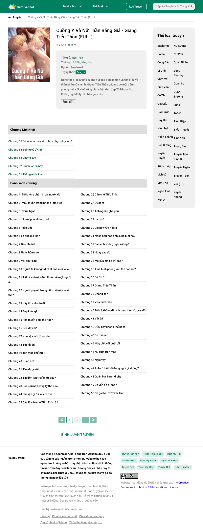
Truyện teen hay (130, 453)
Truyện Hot (164, 467)
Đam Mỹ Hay (129, 460)
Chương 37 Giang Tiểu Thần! (98, 285)
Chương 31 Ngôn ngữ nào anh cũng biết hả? (107, 235)
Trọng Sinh (180, 146)
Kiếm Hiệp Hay (183, 467)
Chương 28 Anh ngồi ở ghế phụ (99, 211)
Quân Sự (179, 83)
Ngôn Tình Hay (169, 460)
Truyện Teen (182, 175)
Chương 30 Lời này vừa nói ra (98, 227)
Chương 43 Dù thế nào (94, 335)
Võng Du (179, 184)
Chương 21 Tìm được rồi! (23, 369)
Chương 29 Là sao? (92, 219)
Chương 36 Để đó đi (92, 277)
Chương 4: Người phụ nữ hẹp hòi (28, 219)
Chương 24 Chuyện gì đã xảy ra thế (30, 394)
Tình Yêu (179, 137)
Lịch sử (162, 174)
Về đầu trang (16, 457)
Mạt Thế (162, 182)
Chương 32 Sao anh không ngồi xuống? (104, 244)
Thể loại (98, 6)
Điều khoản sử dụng (91, 516)
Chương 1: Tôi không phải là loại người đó (34, 194)
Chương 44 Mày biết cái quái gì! (100, 343)
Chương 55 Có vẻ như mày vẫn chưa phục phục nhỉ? (40, 141)
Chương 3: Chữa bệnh (21, 211)
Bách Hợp (163, 45)
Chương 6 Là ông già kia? (24, 235)
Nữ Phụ (178, 54)
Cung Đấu (163, 62)
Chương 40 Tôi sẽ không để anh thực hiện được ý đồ (113, 310)
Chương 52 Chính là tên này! (26, 166)
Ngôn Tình (163, 191)
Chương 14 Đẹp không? (22, 311)
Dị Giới (161, 70)
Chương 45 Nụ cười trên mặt (98, 351)
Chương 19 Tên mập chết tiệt (26, 352)
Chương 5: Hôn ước (20, 227)
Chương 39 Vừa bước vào (96, 302)
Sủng (177, 104)
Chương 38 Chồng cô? (94, 293)
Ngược (161, 199)
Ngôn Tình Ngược (153, 453)
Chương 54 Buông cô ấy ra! (25, 149)
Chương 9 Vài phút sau (22, 260)
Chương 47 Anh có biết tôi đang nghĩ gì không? (109, 368)
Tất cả (177, 113)
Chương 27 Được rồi (92, 202)
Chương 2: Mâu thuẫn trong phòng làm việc (35, 202)
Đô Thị (161, 95)
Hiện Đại (162, 128)
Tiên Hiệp (180, 121)
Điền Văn (163, 87)
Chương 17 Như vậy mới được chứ (29, 336)
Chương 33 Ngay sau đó (95, 252)
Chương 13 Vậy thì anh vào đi (26, 303)
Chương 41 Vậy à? (91, 318)
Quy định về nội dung (53, 522)
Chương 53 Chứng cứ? (22, 157)
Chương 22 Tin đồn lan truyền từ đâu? (32, 377)
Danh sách (69, 6)
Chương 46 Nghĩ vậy (93, 359)
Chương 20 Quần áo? (21, 361)
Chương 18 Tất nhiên (21, 344)
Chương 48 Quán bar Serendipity (100, 376)
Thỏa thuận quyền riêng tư (85, 522)
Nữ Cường (180, 45)
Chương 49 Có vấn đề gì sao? (98, 384)
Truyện (17, 17)
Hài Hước (163, 112)
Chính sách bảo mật (64, 516)
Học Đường (164, 145)
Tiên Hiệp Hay (145, 467)
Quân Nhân (181, 62)
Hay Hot (162, 120)
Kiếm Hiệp (163, 166)
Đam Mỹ (162, 78)
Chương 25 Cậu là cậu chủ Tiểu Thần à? (33, 402)
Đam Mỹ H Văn (148, 460)
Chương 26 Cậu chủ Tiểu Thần (99, 194)
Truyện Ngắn (182, 167)
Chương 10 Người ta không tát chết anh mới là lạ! (39, 269)
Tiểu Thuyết (181, 129)
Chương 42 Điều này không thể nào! (102, 326)
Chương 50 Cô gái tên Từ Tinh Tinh (102, 393)
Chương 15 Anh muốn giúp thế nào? (30, 319)
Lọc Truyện (136, 6)
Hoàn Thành (165, 136)
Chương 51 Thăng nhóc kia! (25, 174)
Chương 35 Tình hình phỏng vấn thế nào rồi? (108, 269)
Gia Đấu (162, 103)
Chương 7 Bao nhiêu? (21, 244)
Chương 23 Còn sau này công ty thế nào (33, 386)
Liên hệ (45, 516)
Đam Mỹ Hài (174, 453)
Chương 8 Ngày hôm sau (23, 252)
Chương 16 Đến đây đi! (22, 328)
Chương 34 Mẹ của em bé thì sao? (101, 260)
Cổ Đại (161, 54)
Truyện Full (128, 467)
